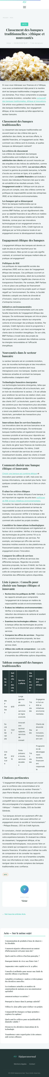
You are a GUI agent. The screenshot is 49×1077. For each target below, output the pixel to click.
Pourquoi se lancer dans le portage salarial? (22, 1001)
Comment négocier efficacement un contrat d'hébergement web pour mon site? (22, 949)
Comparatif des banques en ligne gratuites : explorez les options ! (22, 1013)
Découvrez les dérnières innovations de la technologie (22, 1028)
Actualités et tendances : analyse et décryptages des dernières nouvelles (24, 980)
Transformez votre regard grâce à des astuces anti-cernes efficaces (23, 1035)
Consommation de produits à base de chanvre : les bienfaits (23, 942)
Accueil (5, 17)
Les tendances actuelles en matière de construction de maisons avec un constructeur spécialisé (23, 988)
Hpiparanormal (27, 1056)
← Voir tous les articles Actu (14, 914)
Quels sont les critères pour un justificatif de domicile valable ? (22, 1020)
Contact (32, 1064)
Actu (11, 17)
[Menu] (24, 7)
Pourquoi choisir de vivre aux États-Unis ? (22, 961)
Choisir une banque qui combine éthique (19, 473)
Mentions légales (20, 1064)
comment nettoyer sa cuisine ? (17, 996)
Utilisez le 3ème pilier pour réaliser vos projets (24, 1007)
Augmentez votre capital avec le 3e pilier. (21, 966)
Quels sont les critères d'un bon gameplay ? (22, 956)
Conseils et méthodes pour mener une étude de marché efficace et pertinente (24, 972)
